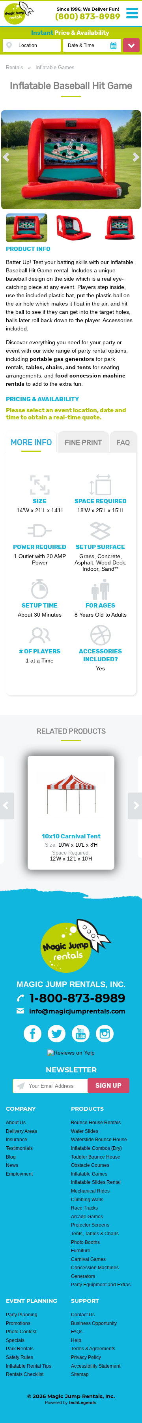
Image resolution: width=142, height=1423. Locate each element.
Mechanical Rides (90, 1191)
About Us (16, 1122)
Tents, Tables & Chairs (95, 1233)
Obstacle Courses (90, 1165)
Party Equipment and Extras (101, 1284)
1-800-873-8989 (77, 998)
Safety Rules (19, 1357)
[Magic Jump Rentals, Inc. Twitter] (59, 1040)
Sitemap (80, 1374)
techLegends (82, 1402)
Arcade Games (87, 1216)
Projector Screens (90, 1225)
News (12, 1165)
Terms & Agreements (93, 1348)
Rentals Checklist (24, 1374)
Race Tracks (84, 1208)
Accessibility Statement (95, 1366)
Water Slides (84, 1131)
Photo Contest (21, 1331)
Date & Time (81, 45)
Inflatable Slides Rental (96, 1182)
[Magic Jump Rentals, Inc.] (19, 22)
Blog (11, 1157)
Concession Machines (95, 1267)
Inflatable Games (55, 67)
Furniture (80, 1250)
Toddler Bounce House (95, 1157)
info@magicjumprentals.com (77, 1011)
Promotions (18, 1323)
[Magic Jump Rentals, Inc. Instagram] (107, 1040)
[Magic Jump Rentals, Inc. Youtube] (83, 1040)
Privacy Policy (86, 1357)
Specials (15, 1340)
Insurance (16, 1139)
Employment (19, 1174)
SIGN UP (108, 1085)
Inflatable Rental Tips (28, 1366)
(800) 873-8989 (87, 16)
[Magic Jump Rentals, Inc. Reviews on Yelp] (71, 1052)
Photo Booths (85, 1242)
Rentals (14, 67)
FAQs (76, 1331)
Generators (83, 1276)
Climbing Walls (87, 1199)
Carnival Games (88, 1259)
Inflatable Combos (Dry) (96, 1148)
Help (76, 1340)
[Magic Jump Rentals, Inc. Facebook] (35, 1040)
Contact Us (83, 1314)
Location (28, 45)
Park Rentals (20, 1348)
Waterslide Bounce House (99, 1139)
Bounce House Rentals (96, 1122)
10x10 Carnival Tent (71, 836)
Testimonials (19, 1148)
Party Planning (21, 1314)
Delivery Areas (21, 1131)
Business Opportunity (94, 1323)
